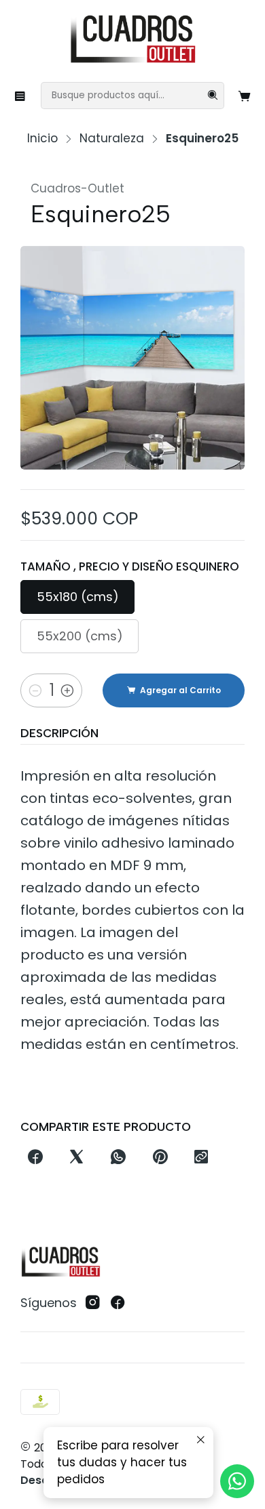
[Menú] (20, 95)
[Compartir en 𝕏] (77, 1158)
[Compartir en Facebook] (35, 1158)
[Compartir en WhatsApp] (118, 1158)
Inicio (42, 138)
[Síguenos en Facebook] (117, 1302)
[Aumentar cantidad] (67, 690)
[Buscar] (212, 95)
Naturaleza (112, 138)
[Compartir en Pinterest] (159, 1158)
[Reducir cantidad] (35, 690)
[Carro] (244, 95)
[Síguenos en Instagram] (92, 1302)
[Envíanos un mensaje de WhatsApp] (237, 1481)
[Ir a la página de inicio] (132, 40)
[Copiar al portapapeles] (201, 1158)
